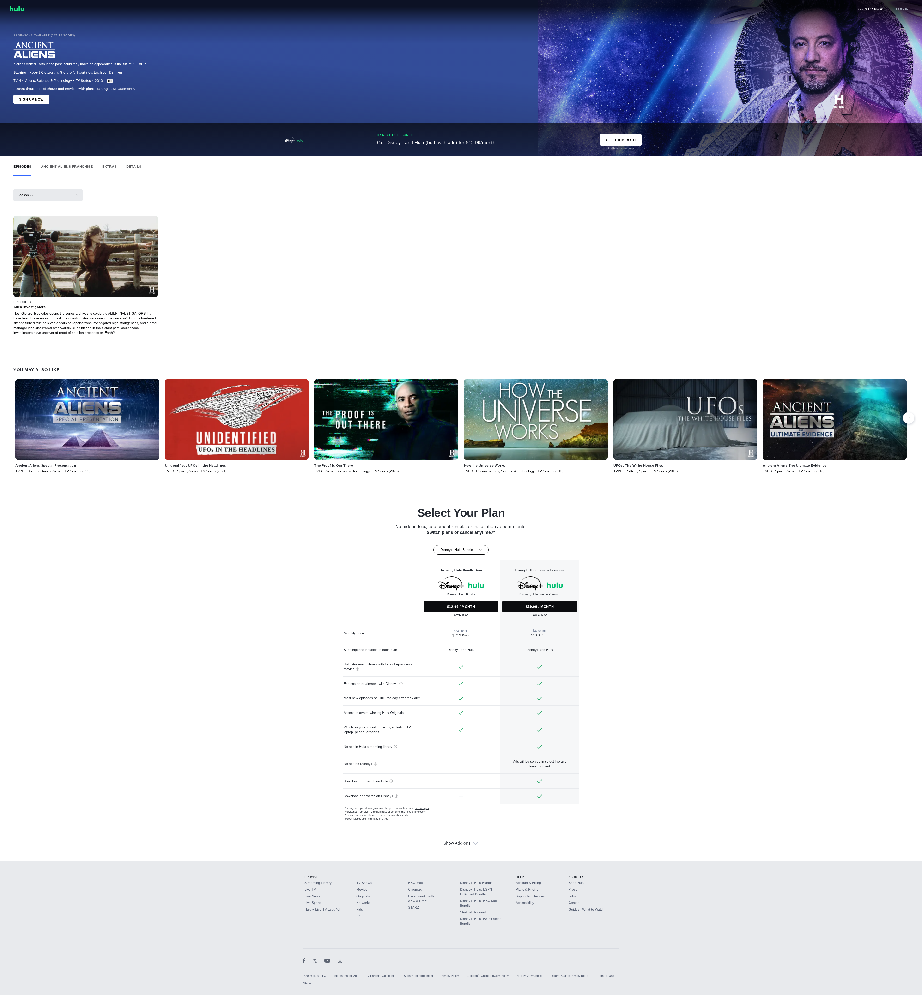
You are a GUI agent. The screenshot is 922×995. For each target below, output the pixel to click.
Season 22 (25, 195)
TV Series (83, 81)
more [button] (143, 64)
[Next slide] (908, 418)
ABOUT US (576, 877)
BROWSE (311, 877)
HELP (520, 877)
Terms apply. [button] (422, 808)
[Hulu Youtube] (331, 960)
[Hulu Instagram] (340, 960)
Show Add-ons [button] (457, 843)
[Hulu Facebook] (308, 960)
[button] (22, 165)
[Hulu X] (318, 960)
